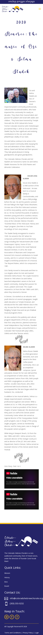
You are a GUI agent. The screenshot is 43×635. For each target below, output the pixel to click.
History (7, 577)
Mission (7, 573)
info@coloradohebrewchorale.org (26, 598)
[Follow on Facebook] (12, 617)
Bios (6, 582)
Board (6, 586)
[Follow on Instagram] (6, 617)
